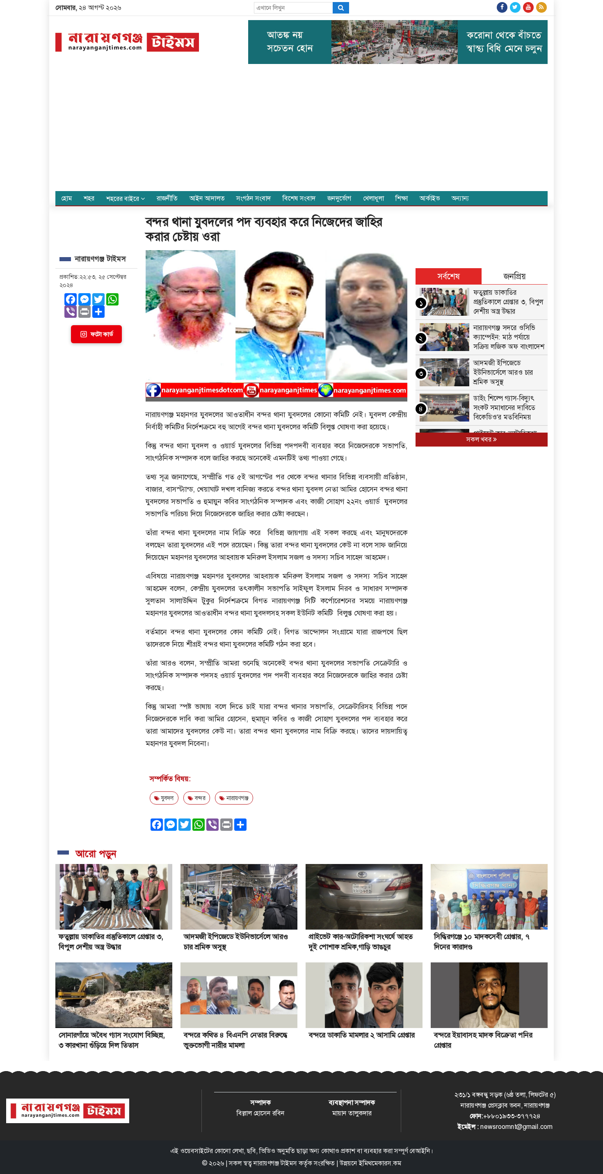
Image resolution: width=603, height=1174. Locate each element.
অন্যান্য (460, 198)
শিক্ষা (401, 198)
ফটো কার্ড (102, 334)
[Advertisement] (301, 129)
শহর (89, 198)
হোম (66, 198)
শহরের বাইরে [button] (123, 198)
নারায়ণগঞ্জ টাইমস (275, 1163)
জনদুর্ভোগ (339, 198)
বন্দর (199, 798)
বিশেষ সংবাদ (299, 198)
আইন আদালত (207, 198)
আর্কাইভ (430, 198)
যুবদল (167, 798)
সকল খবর (479, 439)
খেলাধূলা (373, 198)
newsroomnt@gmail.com (516, 1126)
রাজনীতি (167, 198)
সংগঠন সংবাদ (253, 198)
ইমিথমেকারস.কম (380, 1163)
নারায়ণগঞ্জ (237, 798)
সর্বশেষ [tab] (449, 276)
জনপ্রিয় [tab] (515, 276)
